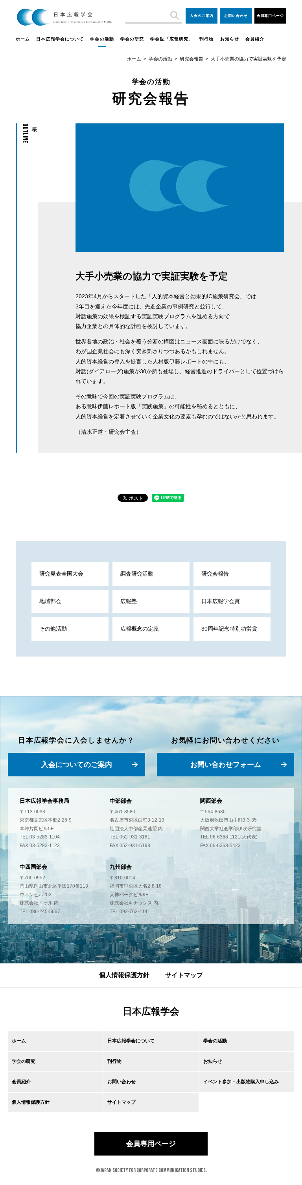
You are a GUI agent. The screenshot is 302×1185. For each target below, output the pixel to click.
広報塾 (128, 601)
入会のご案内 (202, 16)
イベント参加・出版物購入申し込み (241, 1081)
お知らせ (229, 39)
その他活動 (53, 629)
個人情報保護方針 (124, 975)
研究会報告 (191, 59)
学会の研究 (132, 39)
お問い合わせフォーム (225, 765)
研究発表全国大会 (61, 573)
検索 (174, 16)
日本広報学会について (60, 39)
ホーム (23, 39)
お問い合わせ (236, 16)
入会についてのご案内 (76, 765)
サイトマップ (184, 975)
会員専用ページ (270, 16)
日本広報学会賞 (220, 601)
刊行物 (206, 39)
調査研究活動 (136, 573)
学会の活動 (102, 39)
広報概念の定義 (139, 629)
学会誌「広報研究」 (171, 39)
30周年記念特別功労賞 (229, 629)
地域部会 (50, 601)
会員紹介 (254, 39)
